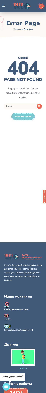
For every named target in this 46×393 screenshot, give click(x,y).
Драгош (23, 368)
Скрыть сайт (44, 195)
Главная (17, 29)
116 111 (7, 319)
